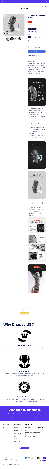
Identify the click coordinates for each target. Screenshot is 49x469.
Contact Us (5, 433)
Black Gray (40, 28)
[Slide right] (23, 38)
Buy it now (36, 51)
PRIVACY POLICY (18, 430)
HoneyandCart (9, 464)
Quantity (30, 40)
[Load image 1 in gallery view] (8, 38)
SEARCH (16, 427)
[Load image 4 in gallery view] (19, 38)
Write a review (24, 313)
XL (42, 37)
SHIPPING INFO (18, 433)
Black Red (31, 31)
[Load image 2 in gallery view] (12, 38)
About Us (5, 430)
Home (4, 427)
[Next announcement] (46, 1)
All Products (6, 436)
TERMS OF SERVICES (16, 437)
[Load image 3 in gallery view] (15, 38)
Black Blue (31, 28)
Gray (39, 31)
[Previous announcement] (2, 1)
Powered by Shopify (16, 464)
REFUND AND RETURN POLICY (18, 442)
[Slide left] (4, 38)
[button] (2, 6)
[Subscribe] (35, 417)
